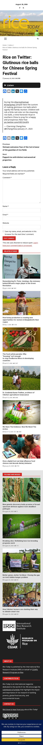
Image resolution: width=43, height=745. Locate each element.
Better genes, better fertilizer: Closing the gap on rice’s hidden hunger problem (21, 560)
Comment (7, 177)
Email (5, 215)
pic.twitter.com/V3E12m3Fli (16, 122)
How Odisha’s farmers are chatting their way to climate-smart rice (21, 595)
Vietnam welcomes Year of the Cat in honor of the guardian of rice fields (21, 147)
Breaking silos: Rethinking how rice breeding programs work (21, 526)
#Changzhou (9, 104)
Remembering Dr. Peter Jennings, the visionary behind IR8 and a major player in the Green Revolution (21, 267)
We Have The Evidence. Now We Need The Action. (21, 412)
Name (6, 206)
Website (6, 223)
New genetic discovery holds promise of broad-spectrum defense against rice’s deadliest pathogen (21, 490)
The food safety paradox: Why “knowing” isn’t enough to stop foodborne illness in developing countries (21, 339)
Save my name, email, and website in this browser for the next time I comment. (20, 232)
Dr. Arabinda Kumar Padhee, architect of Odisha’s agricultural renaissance (21, 378)
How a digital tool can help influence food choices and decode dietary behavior (21, 446)
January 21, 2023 (25, 129)
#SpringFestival (21, 102)
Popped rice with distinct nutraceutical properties (19, 157)
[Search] (38, 39)
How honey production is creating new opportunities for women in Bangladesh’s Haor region (21, 303)
